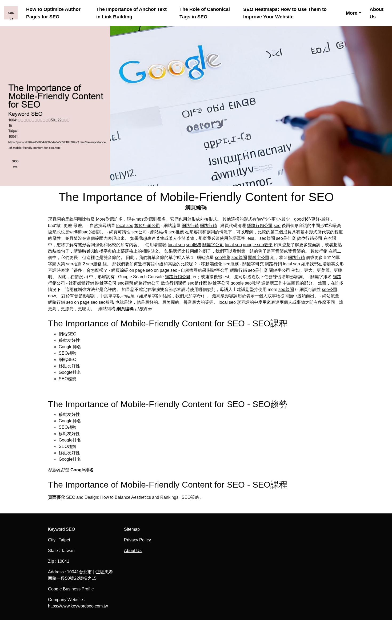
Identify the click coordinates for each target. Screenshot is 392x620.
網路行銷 (190, 225)
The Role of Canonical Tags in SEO (204, 12)
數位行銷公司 (147, 225)
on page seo (141, 270)
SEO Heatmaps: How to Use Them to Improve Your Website (285, 12)
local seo (124, 225)
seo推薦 (176, 232)
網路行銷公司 (260, 225)
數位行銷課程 (173, 283)
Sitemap (132, 529)
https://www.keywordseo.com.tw (78, 606)
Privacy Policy (137, 540)
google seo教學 (258, 244)
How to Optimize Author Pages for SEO (53, 12)
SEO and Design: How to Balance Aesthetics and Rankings (122, 497)
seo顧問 (267, 238)
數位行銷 (318, 251)
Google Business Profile (71, 589)
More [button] (351, 13)
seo (277, 225)
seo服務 (193, 244)
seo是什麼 (286, 238)
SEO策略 (190, 497)
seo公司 (139, 232)
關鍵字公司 (213, 244)
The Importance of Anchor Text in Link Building (131, 12)
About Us (376, 12)
